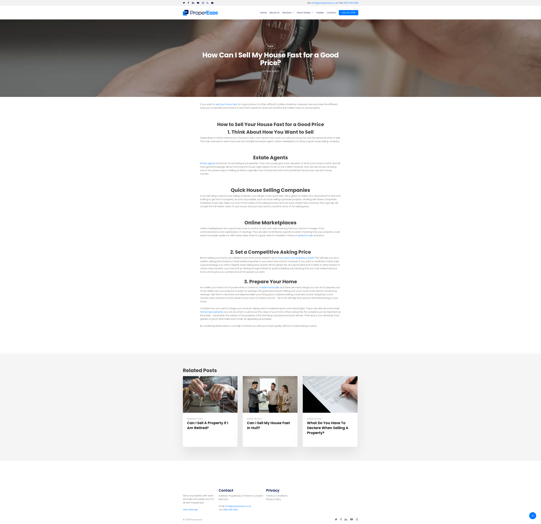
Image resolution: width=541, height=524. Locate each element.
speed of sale (305, 235)
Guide (270, 46)
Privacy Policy (273, 499)
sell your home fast (226, 104)
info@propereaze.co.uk (324, 3)
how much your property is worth (296, 257)
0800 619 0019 (350, 3)
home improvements (211, 312)
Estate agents (207, 163)
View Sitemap (190, 509)
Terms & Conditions (277, 495)
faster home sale (269, 287)
